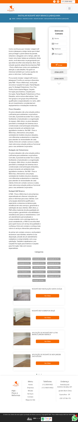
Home (30, 385)
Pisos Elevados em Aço (24, 272)
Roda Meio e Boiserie (24, 276)
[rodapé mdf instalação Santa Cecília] (21, 295)
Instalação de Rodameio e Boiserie (54, 263)
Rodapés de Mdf (54, 276)
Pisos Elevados (53, 267)
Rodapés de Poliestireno (39, 280)
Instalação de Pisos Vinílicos (39, 263)
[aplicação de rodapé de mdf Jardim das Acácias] (21, 360)
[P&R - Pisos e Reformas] (11, 8)
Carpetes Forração (24, 259)
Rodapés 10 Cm (39, 276)
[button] (37, 374)
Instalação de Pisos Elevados (54, 259)
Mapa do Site (30, 400)
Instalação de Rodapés (24, 267)
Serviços (30, 394)
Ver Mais (47, 296)
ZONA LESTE (59, 72)
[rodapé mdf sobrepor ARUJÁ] (21, 316)
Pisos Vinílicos (39, 272)
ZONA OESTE (59, 79)
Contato (30, 397)
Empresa (30, 388)
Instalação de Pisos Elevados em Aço (24, 263)
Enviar (60, 65)
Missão (30, 391)
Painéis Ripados (39, 267)
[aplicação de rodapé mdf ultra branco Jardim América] (21, 338)
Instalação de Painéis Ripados (39, 259)
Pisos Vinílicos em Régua (54, 272)
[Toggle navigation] (69, 8)
